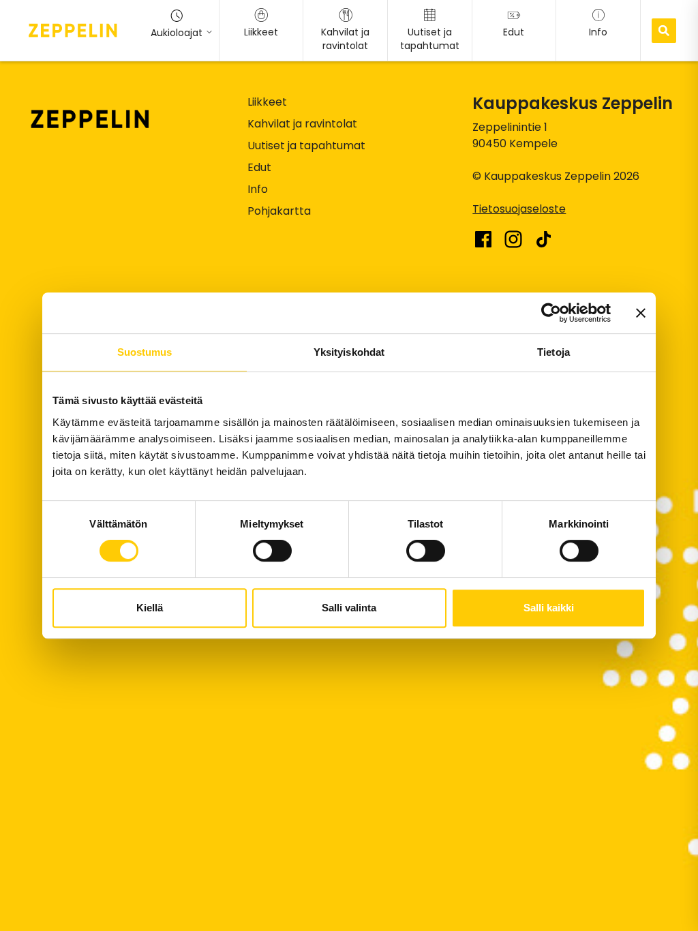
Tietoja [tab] (553, 352)
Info (257, 189)
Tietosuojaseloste (519, 209)
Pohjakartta (279, 211)
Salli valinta (349, 607)
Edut (259, 167)
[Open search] (664, 30)
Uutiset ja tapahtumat (306, 145)
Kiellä (149, 607)
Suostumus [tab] (144, 352)
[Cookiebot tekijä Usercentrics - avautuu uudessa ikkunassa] (551, 313)
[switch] (272, 551)
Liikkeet (267, 102)
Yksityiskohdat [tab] (349, 352)
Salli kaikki (549, 607)
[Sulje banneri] (641, 313)
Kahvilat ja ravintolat (302, 124)
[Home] (73, 30)
